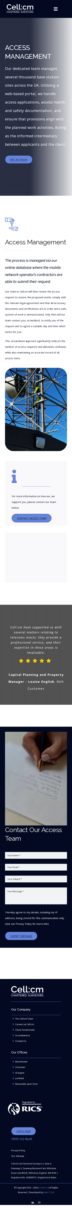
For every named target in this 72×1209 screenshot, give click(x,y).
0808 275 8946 (21, 1139)
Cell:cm (43, 1187)
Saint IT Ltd (49, 1192)
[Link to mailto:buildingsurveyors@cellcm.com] (14, 476)
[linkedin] (32, 1202)
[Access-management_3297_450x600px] (36, 369)
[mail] (39, 1202)
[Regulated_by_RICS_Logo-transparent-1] (25, 1098)
